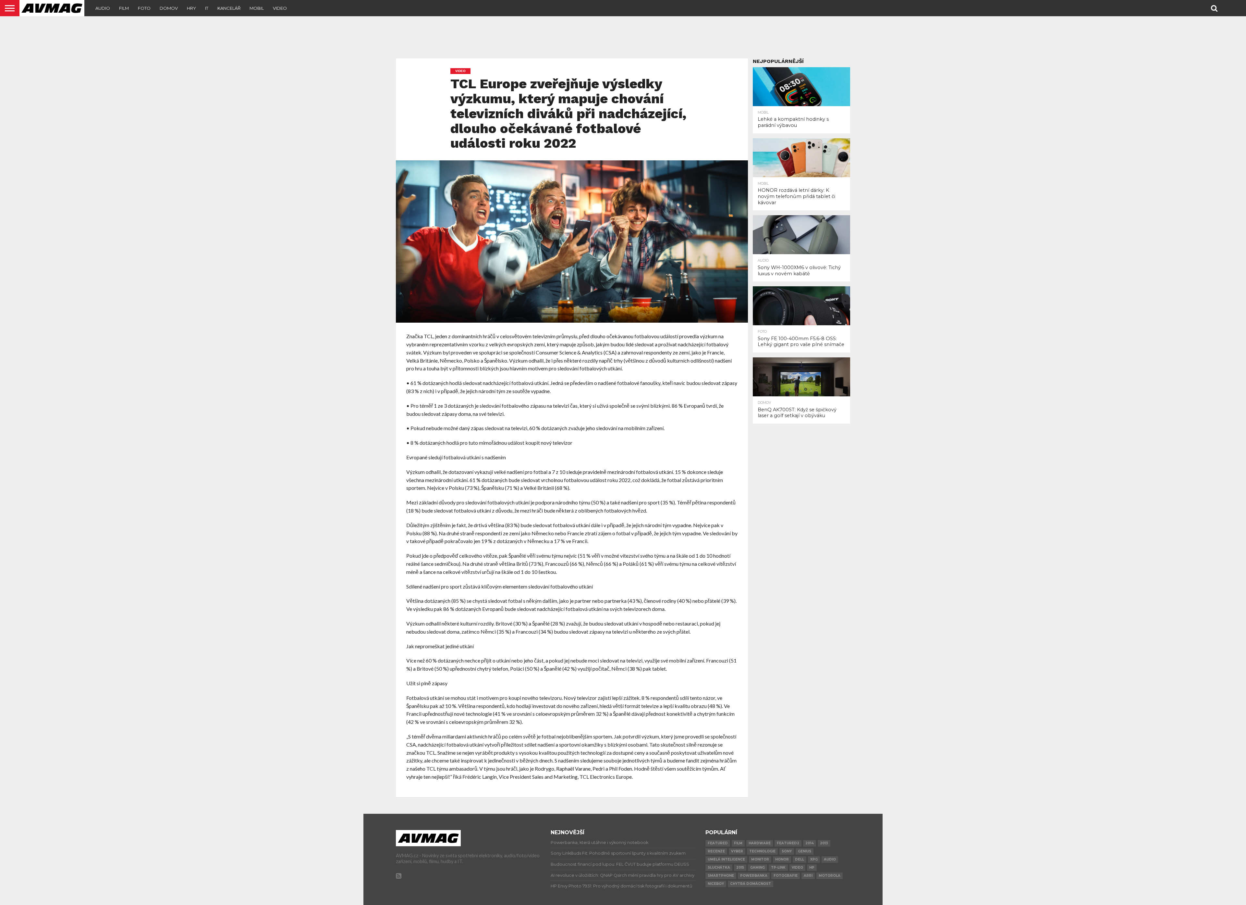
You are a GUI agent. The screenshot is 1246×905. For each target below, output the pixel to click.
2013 (824, 843)
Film (124, 8)
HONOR (782, 859)
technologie (762, 851)
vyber (737, 851)
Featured (718, 843)
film (738, 843)
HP (811, 867)
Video (280, 8)
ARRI (808, 876)
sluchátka (719, 867)
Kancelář (228, 8)
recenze (716, 851)
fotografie (786, 876)
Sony (787, 851)
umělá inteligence (726, 859)
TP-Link (778, 867)
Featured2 (788, 843)
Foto (144, 8)
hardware (760, 843)
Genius (804, 851)
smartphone (721, 876)
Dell (799, 859)
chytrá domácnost (750, 884)
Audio (102, 8)
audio (830, 859)
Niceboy (716, 884)
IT (206, 8)
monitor (760, 859)
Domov (169, 8)
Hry (191, 8)
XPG (814, 859)
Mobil (257, 8)
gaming (757, 867)
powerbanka (753, 876)
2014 (809, 843)
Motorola (829, 876)
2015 (740, 867)
